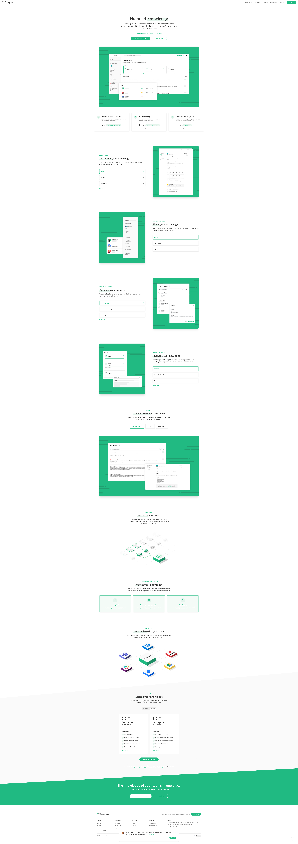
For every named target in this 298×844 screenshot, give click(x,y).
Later (166, 838)
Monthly (145, 708)
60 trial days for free (140, 38)
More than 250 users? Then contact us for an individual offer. (149, 768)
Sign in (282, 2)
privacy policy (152, 834)
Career (133, 825)
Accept (173, 838)
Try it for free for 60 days (141, 796)
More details (125, 750)
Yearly (153, 708)
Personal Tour (159, 38)
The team (134, 823)
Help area (117, 823)
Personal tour (160, 796)
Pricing (266, 2)
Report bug (117, 825)
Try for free (291, 2)
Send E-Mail (152, 823)
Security (99, 823)
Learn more (102, 188)
